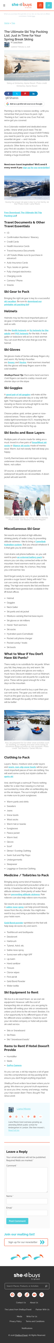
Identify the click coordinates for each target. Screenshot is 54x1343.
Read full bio (13, 1130)
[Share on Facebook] (8, 94)
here (33, 16)
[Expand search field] (48, 5)
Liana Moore (17, 42)
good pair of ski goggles (18, 394)
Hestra (22, 362)
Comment (11, 1165)
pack (39, 557)
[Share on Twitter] (17, 94)
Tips (13, 23)
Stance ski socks (21, 445)
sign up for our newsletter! (36, 167)
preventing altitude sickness (25, 894)
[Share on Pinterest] (25, 94)
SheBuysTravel (21, 1335)
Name (9, 1196)
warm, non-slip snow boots (22, 767)
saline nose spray (15, 907)
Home (6, 23)
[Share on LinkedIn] (33, 94)
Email (9, 1208)
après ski (8, 776)
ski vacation (10, 301)
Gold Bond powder (13, 923)
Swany (11, 362)
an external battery (27, 557)
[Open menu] (4, 5)
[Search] (46, 1286)
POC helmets (21, 333)
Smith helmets (19, 330)
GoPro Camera (14, 1065)
